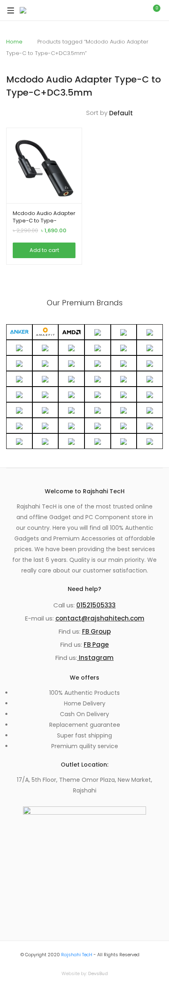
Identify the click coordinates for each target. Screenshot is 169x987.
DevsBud (98, 973)
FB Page (96, 644)
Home (14, 42)
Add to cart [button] (44, 250)
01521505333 (96, 605)
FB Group (96, 631)
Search (134, 10)
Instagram (95, 657)
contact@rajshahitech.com (99, 618)
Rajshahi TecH (76, 954)
